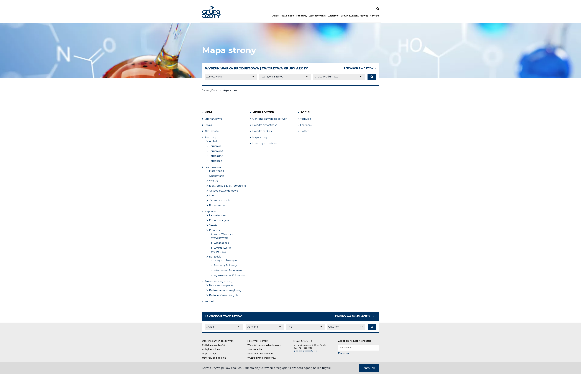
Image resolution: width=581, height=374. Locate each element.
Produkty (301, 15)
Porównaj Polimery (257, 341)
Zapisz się (344, 353)
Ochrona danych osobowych (217, 341)
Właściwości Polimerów (260, 353)
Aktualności (287, 15)
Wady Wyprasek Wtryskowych (264, 345)
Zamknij (369, 368)
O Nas (275, 15)
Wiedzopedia (254, 349)
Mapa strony (209, 353)
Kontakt (374, 15)
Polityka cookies (211, 349)
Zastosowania (317, 15)
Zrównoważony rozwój (354, 15)
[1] (372, 77)
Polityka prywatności (213, 345)
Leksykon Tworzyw (359, 68)
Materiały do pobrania (214, 357)
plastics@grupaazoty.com (305, 351)
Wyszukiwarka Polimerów (261, 357)
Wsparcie (333, 15)
